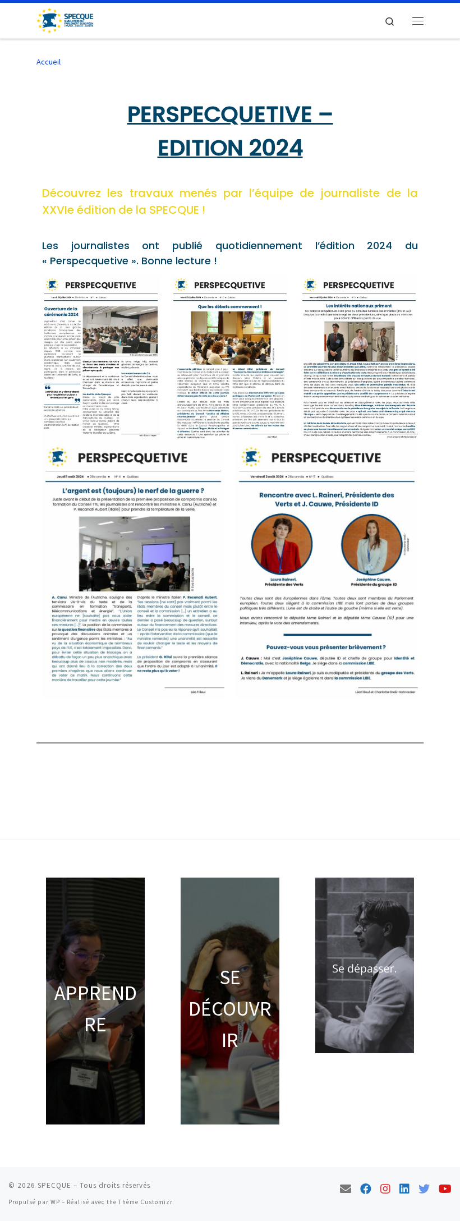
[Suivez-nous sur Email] (345, 1189)
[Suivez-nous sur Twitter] (424, 1189)
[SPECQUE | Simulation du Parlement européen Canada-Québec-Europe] (65, 19)
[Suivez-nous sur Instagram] (385, 1189)
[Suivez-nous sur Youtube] (445, 1189)
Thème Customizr (145, 1202)
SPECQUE (54, 1185)
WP (55, 1202)
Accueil (48, 62)
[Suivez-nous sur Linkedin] (404, 1189)
